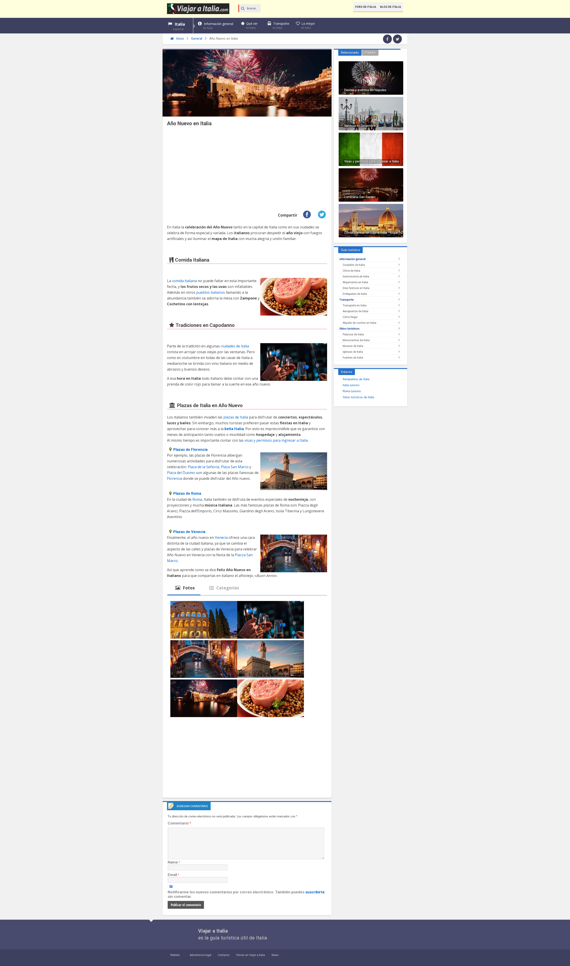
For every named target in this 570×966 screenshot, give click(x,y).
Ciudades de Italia (354, 265)
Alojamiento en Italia (355, 282)
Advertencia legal (200, 955)
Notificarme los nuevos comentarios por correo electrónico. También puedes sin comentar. (246, 894)
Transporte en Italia (354, 305)
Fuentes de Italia (353, 357)
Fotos (188, 588)
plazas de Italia (235, 417)
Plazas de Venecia (189, 531)
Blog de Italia (390, 6)
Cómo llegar (350, 317)
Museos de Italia (353, 346)
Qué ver (252, 25)
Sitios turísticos (349, 328)
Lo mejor (308, 25)
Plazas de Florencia (190, 449)
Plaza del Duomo (181, 472)
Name (173, 862)
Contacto (223, 955)
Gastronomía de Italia (356, 276)
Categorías (227, 588)
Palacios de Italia (353, 334)
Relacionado (350, 53)
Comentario (179, 823)
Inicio (179, 39)
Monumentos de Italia (356, 340)
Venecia (221, 537)
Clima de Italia (351, 270)
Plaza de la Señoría (203, 466)
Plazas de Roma (187, 493)
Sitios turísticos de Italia (358, 397)
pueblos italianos (210, 292)
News (275, 955)
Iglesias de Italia (353, 351)
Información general (218, 26)
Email (172, 874)
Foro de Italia (365, 6)
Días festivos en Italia (356, 288)
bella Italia (234, 428)
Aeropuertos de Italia (355, 311)
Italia (179, 26)
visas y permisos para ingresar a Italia (276, 440)
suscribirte (315, 892)
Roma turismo (352, 391)
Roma (197, 499)
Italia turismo (351, 385)
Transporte (281, 25)
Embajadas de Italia (355, 293)
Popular (370, 53)
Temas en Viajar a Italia (250, 955)
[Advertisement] (247, 167)
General (196, 39)
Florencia (174, 478)
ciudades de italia (235, 346)
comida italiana (184, 280)
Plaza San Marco (234, 466)
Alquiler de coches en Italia (359, 322)
